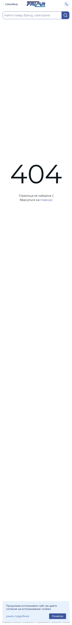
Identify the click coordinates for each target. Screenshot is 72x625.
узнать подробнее (17, 616)
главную (46, 200)
